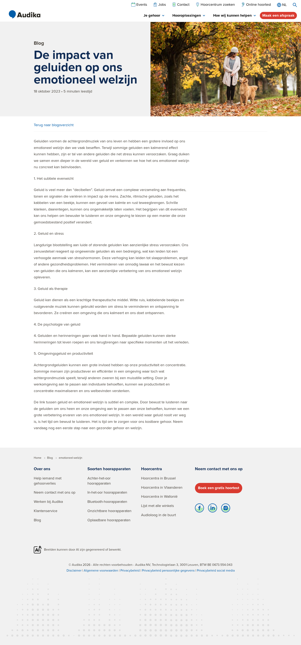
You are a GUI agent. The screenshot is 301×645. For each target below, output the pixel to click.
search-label (295, 5)
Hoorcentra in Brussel (158, 478)
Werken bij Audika (48, 501)
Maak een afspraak (278, 15)
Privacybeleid (130, 570)
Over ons (42, 469)
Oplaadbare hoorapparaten (108, 520)
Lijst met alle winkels (157, 505)
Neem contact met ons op (54, 492)
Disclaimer (74, 570)
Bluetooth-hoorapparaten (107, 501)
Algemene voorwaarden (101, 570)
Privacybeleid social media (216, 570)
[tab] (154, 16)
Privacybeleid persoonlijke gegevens (168, 570)
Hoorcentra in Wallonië (159, 496)
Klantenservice (45, 510)
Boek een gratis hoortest (218, 488)
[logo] (24, 14)
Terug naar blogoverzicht (54, 124)
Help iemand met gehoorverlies (47, 481)
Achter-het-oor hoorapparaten (99, 481)
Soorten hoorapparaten (109, 469)
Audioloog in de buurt (158, 514)
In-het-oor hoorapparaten (107, 492)
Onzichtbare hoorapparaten (109, 510)
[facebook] (199, 509)
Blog (37, 520)
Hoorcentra (151, 469)
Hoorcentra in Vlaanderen (161, 487)
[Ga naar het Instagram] (225, 509)
